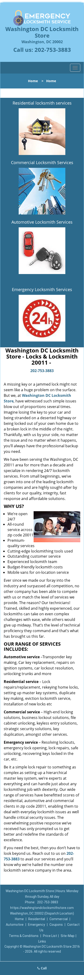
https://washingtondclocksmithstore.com (42, 908)
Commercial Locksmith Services (42, 162)
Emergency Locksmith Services (42, 289)
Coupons (56, 924)
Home (33, 81)
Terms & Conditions (23, 936)
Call (43, 968)
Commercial (58, 919)
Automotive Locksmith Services (42, 222)
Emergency (36, 924)
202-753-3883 (53, 49)
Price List (50, 936)
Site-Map (67, 936)
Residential (36, 919)
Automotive (15, 924)
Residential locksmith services (42, 103)
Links (42, 941)
